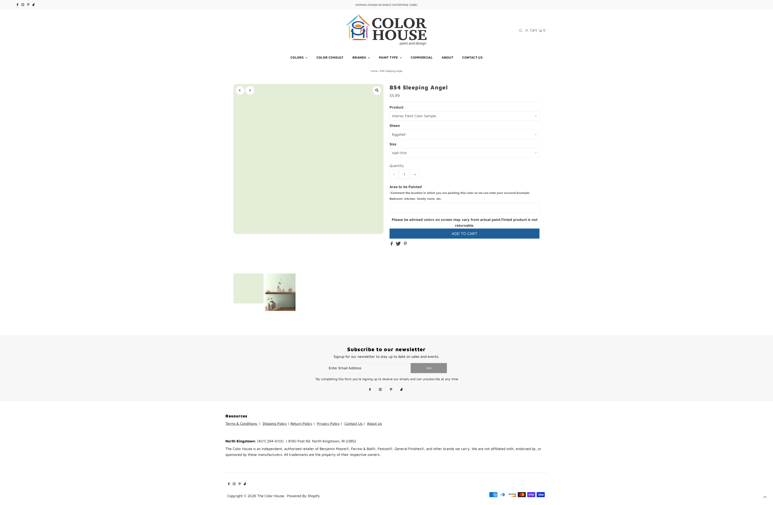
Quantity (397, 166)
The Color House (270, 496)
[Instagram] (22, 5)
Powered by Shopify (303, 496)
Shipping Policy (274, 423)
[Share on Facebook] (392, 244)
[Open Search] (520, 30)
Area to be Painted (460, 193)
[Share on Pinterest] (405, 244)
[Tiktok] (33, 5)
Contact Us (353, 423)
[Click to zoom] (376, 90)
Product (396, 107)
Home (374, 70)
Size (393, 144)
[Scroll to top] (765, 497)
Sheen (395, 125)
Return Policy (301, 423)
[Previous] (240, 90)
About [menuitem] (447, 57)
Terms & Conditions (241, 423)
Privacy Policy (328, 423)
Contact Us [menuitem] (472, 57)
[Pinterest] (28, 5)
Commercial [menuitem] (422, 57)
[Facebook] (17, 5)
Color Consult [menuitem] (329, 57)
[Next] (249, 90)
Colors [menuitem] (297, 57)
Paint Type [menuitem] (389, 57)
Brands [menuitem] (359, 57)
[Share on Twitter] (399, 244)
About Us (374, 423)
